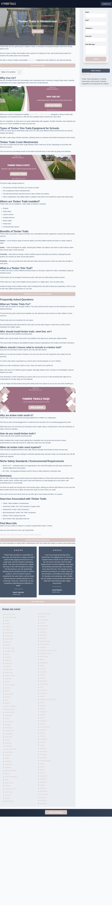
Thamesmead (44, 727)
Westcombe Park (11, 770)
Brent (7, 780)
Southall (43, 730)
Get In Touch (96, 70)
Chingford (43, 721)
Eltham (42, 659)
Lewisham (8, 746)
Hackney (8, 697)
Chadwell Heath (45, 761)
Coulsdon (43, 757)
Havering (43, 797)
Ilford (41, 687)
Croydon (43, 669)
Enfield (42, 736)
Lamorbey (43, 739)
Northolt (42, 742)
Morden (42, 623)
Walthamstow (44, 644)
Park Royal (8, 792)
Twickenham (44, 684)
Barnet (42, 718)
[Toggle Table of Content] (18, 72)
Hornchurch (44, 794)
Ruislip (42, 785)
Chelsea (8, 630)
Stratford (8, 767)
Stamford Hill (9, 731)
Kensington (9, 663)
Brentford (43, 629)
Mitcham (8, 795)
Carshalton (43, 690)
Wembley (43, 635)
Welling (42, 715)
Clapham (8, 642)
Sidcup (42, 733)
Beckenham (44, 626)
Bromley (8, 724)
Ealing (42, 666)
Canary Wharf (9, 709)
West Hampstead (11, 706)
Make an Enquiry (56, 812)
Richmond (43, 638)
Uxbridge (43, 800)
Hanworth (43, 754)
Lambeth (8, 657)
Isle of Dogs (9, 721)
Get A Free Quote (37, 601)
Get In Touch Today (38, 65)
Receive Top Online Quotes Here (38, 540)
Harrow (42, 708)
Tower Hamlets (10, 685)
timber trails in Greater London (39, 114)
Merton (7, 773)
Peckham (8, 666)
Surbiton (43, 724)
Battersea (8, 660)
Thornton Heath (45, 614)
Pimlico (25, 535)
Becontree (43, 751)
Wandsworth (9, 694)
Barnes (7, 740)
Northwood (43, 791)
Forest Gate (9, 801)
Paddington (9, 639)
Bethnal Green (10, 675)
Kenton (42, 696)
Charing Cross (5, 535)
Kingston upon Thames (48, 699)
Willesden (8, 743)
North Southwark (16, 535)
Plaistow (8, 786)
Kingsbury (43, 632)
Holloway (8, 679)
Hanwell (42, 675)
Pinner (42, 770)
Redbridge (43, 681)
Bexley (42, 767)
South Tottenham (11, 749)
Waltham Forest (45, 653)
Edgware (43, 705)
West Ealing (44, 656)
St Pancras (8, 636)
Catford (7, 758)
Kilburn (7, 682)
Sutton (42, 702)
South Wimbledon (11, 777)
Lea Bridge (8, 734)
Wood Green (9, 783)
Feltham (43, 773)
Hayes (42, 764)
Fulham (7, 688)
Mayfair (31, 535)
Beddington (44, 663)
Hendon (7, 798)
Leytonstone (44, 620)
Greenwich (8, 728)
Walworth (38, 535)
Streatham (8, 715)
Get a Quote (37, 31)
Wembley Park (45, 641)
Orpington (43, 779)
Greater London (10, 789)
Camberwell (9, 633)
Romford (43, 788)
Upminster (43, 803)
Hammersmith (10, 712)
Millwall (7, 703)
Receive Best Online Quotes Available (38, 294)
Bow (6, 700)
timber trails (32, 60)
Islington (8, 645)
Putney (7, 718)
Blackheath (9, 752)
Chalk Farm (9, 669)
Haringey (8, 761)
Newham (43, 617)
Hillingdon (43, 782)
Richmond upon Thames (48, 650)
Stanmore (43, 748)
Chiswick (8, 755)
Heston (42, 745)
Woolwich (43, 647)
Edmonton (43, 672)
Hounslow (43, 712)
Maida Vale (9, 672)
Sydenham (8, 764)
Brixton (7, 654)
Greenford (43, 693)
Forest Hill (8, 737)
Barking (42, 678)
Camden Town (10, 648)
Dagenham (44, 776)
